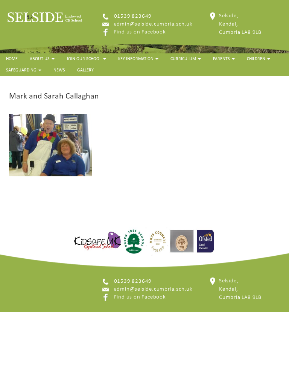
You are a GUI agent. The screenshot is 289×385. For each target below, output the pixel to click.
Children (256, 59)
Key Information (136, 59)
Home (12, 59)
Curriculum (183, 59)
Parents (222, 59)
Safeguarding (22, 70)
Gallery (85, 70)
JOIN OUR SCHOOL (84, 59)
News (59, 70)
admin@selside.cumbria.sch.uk (153, 24)
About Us (40, 59)
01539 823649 (133, 16)
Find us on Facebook (140, 32)
